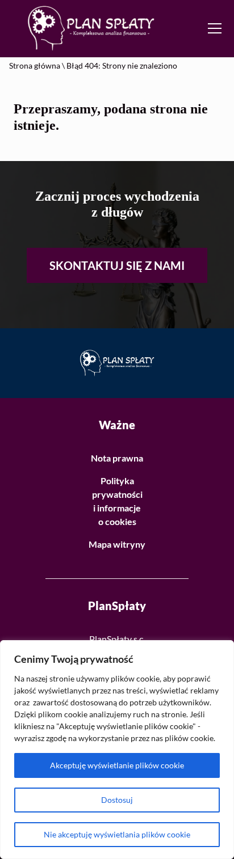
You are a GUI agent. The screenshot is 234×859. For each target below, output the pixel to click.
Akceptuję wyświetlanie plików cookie (117, 765)
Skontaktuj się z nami (117, 265)
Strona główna (34, 65)
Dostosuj (117, 800)
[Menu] (216, 28)
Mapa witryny (117, 544)
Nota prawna (117, 457)
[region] (117, 749)
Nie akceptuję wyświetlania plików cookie (117, 834)
